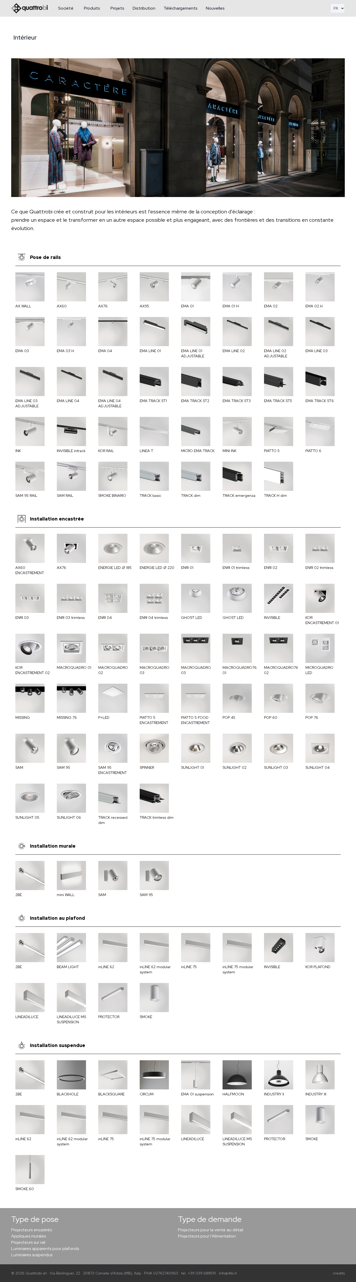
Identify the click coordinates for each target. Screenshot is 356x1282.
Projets (117, 8)
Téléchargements (181, 8)
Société (65, 8)
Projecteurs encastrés (31, 1230)
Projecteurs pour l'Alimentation (207, 1236)
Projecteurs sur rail (28, 1242)
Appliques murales (28, 1236)
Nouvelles (215, 8)
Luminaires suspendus (31, 1255)
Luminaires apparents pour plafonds (45, 1248)
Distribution (144, 8)
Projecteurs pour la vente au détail (210, 1230)
